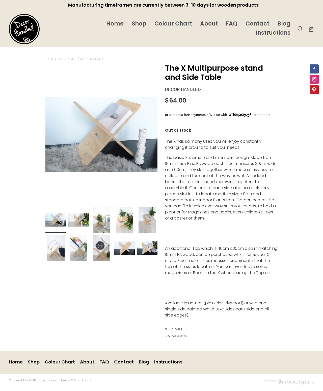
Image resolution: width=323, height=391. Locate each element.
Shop (139, 24)
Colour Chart (173, 24)
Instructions (273, 33)
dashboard (48, 380)
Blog (283, 24)
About (209, 24)
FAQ (231, 24)
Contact (257, 24)
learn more (262, 114)
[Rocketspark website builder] (289, 382)
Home (115, 24)
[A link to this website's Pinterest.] (314, 89)
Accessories (67, 59)
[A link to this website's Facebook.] (314, 69)
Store (49, 59)
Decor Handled (91, 59)
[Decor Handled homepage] (39, 29)
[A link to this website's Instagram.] (314, 79)
